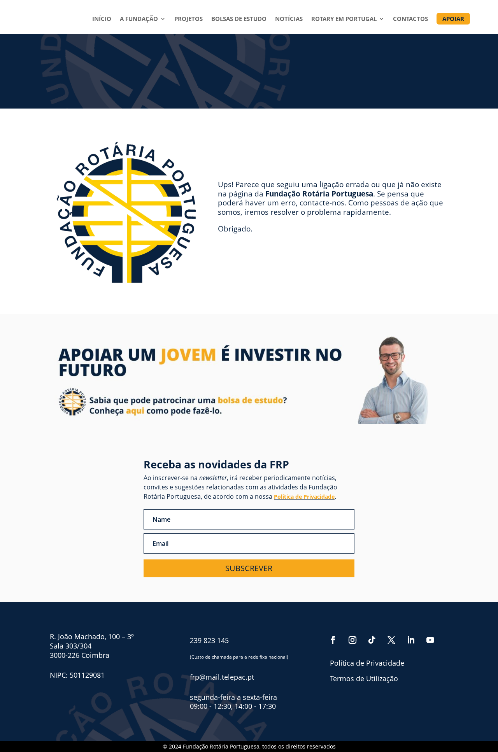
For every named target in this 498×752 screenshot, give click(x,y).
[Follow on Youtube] (430, 640)
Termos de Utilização (364, 678)
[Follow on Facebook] (333, 640)
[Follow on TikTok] (372, 640)
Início (101, 19)
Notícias (289, 19)
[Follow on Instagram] (352, 640)
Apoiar (453, 19)
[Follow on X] (391, 640)
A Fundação (139, 19)
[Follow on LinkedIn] (411, 640)
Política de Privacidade (304, 496)
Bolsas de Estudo (239, 19)
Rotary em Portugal (344, 19)
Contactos (410, 19)
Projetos (188, 19)
